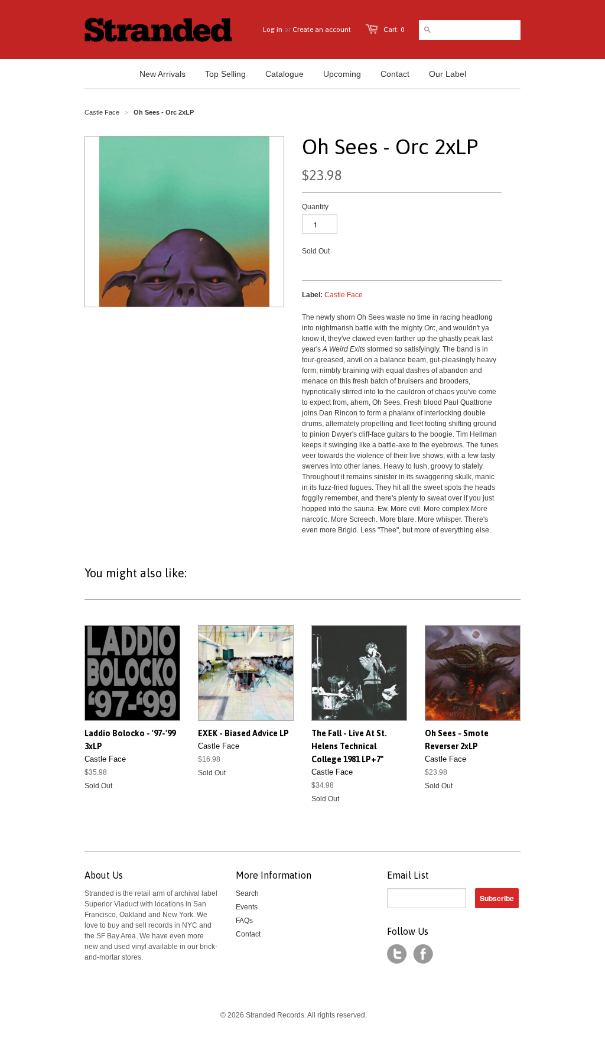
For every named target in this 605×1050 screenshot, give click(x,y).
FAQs (244, 920)
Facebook (423, 954)
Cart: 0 (393, 29)
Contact (248, 934)
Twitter (397, 954)
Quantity (315, 207)
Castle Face (101, 112)
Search (247, 893)
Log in (272, 29)
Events (247, 907)
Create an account (321, 29)
